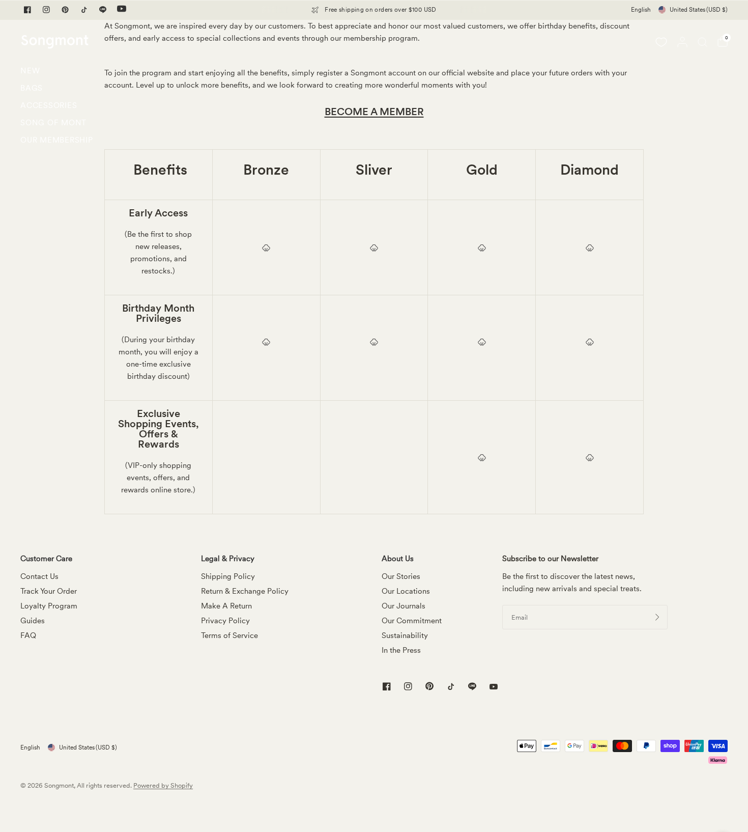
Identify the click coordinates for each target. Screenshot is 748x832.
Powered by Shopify (163, 785)
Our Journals (403, 606)
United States (699, 9)
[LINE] (102, 9)
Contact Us (39, 576)
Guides (32, 620)
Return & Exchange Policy (245, 591)
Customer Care (46, 559)
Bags (31, 88)
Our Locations (406, 591)
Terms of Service (229, 635)
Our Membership (56, 140)
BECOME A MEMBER (374, 111)
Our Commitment (412, 620)
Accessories (48, 105)
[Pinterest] (65, 9)
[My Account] (682, 42)
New (30, 70)
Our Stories (401, 576)
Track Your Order (48, 591)
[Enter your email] (657, 617)
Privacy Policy (225, 620)
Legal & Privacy (227, 559)
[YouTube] (121, 9)
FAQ (28, 635)
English (641, 9)
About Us (398, 559)
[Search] (702, 42)
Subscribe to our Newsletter (550, 559)
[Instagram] (46, 9)
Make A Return (226, 606)
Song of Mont (53, 122)
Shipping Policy (228, 576)
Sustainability (405, 635)
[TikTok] (84, 9)
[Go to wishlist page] (661, 42)
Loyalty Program (48, 606)
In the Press (401, 650)
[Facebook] (27, 9)
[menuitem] (56, 73)
